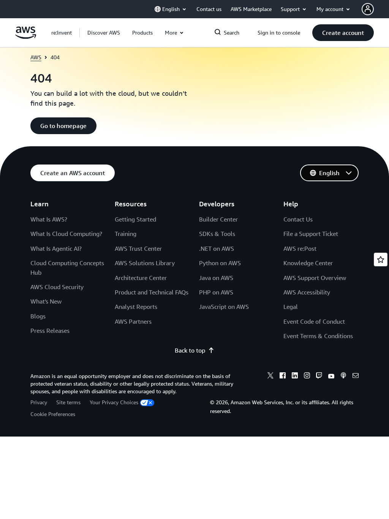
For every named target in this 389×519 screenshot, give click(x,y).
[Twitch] (319, 376)
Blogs (38, 316)
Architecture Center (141, 278)
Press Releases (50, 330)
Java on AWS (216, 278)
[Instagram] (307, 376)
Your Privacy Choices (114, 402)
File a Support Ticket (310, 233)
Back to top (190, 350)
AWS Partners (133, 321)
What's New (46, 301)
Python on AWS (220, 263)
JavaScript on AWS (224, 306)
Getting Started (135, 219)
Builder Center (218, 219)
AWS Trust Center (138, 248)
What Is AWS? (48, 219)
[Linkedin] (295, 376)
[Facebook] (283, 376)
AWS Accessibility (306, 292)
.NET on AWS (216, 248)
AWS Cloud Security (57, 287)
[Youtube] (331, 376)
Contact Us (298, 219)
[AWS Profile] (368, 9)
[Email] (356, 376)
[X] (270, 376)
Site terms (68, 402)
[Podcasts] (343, 376)
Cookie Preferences (52, 414)
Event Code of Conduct (314, 321)
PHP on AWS (216, 292)
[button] (103, 33)
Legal (290, 306)
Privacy (38, 402)
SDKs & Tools (217, 233)
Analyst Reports (136, 306)
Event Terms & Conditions (318, 336)
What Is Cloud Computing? (66, 233)
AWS (35, 57)
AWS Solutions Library (145, 263)
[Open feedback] (380, 259)
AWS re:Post (299, 248)
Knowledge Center (308, 263)
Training (125, 233)
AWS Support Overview (314, 278)
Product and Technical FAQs (151, 292)
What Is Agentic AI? (56, 248)
